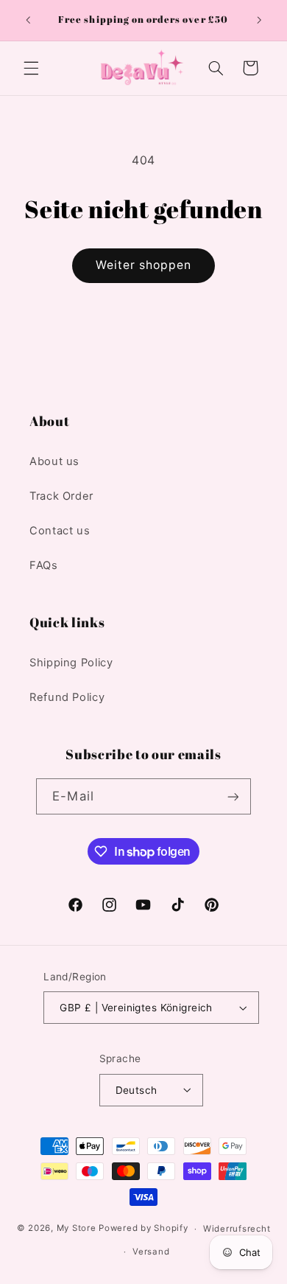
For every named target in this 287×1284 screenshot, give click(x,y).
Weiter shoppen (144, 265)
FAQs (43, 565)
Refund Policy (66, 697)
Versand (150, 1251)
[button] (31, 68)
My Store (76, 1229)
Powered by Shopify (143, 1229)
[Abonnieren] (232, 796)
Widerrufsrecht (236, 1229)
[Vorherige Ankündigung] (28, 20)
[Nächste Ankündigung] (259, 20)
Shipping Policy (71, 662)
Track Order (61, 496)
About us (54, 461)
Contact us (59, 530)
